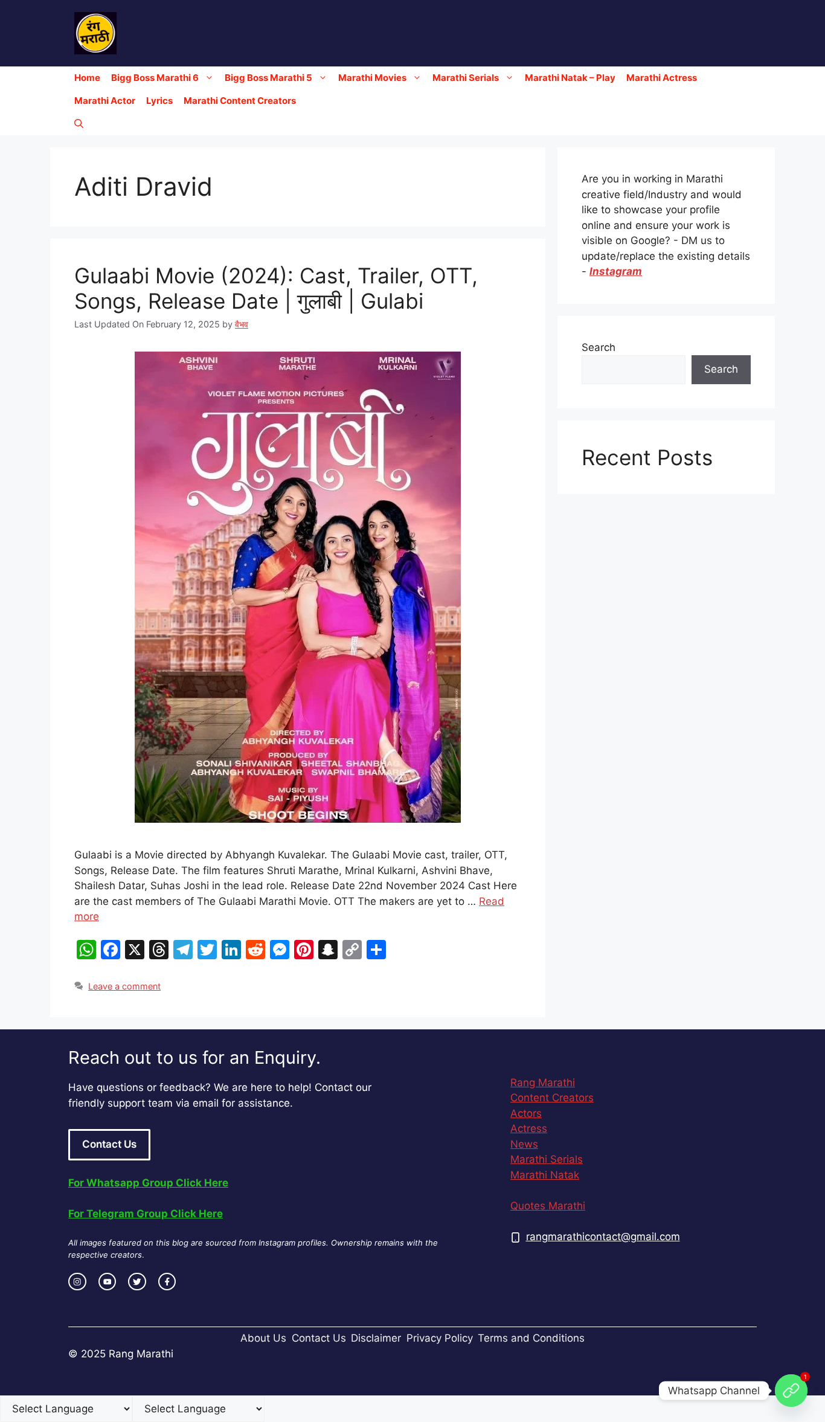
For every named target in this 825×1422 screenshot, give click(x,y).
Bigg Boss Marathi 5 (268, 77)
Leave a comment (124, 986)
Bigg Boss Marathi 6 (155, 77)
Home (87, 77)
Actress (528, 1128)
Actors (526, 1113)
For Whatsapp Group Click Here (148, 1183)
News (524, 1144)
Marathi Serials (465, 77)
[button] (79, 123)
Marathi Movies (372, 77)
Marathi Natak (544, 1175)
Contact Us (109, 1144)
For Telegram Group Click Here (145, 1214)
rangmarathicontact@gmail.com (603, 1237)
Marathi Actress (661, 77)
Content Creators (552, 1098)
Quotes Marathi (547, 1206)
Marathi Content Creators (240, 100)
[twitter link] (137, 1282)
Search (598, 347)
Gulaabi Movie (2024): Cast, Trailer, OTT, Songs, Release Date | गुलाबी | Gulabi (276, 288)
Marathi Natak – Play (570, 77)
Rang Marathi (542, 1082)
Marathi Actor (104, 100)
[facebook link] (167, 1282)
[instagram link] (77, 1282)
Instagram (615, 271)
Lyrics (159, 100)
